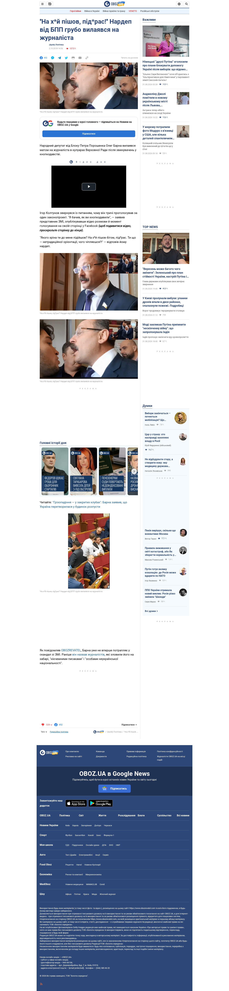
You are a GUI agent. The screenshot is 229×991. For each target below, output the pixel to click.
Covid (102, 884)
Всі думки (150, 611)
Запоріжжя (86, 825)
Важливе (149, 20)
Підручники (77, 845)
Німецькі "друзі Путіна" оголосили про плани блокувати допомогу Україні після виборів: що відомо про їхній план (165, 65)
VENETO (133, 11)
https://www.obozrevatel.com (142, 908)
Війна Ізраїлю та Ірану (114, 11)
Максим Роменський (154, 560)
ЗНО (111, 845)
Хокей (91, 835)
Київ (67, 825)
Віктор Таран (150, 539)
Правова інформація (136, 751)
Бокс (98, 835)
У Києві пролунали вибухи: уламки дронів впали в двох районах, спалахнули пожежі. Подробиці (165, 302)
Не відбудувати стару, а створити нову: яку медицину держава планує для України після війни (159, 463)
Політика (64, 815)
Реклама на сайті (73, 756)
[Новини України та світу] (98, 732)
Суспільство (164, 815)
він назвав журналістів (88, 654)
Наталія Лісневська (153, 471)
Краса (86, 894)
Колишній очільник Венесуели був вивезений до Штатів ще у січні (158, 146)
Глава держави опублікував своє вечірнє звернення (164, 283)
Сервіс (106, 855)
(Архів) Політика (56, 45)
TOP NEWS (150, 227)
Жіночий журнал (108, 894)
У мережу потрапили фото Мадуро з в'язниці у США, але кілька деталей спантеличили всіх (158, 132)
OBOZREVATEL (71, 650)
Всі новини (183, 815)
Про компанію (72, 751)
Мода (94, 894)
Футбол (68, 835)
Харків (75, 825)
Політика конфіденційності (170, 751)
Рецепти (69, 865)
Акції (97, 855)
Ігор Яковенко (151, 581)
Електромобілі (86, 855)
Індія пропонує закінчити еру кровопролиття (165, 337)
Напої (79, 865)
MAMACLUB (91, 884)
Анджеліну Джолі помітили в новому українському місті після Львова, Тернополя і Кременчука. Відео (155, 99)
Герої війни (75, 11)
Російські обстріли (149, 11)
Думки (147, 406)
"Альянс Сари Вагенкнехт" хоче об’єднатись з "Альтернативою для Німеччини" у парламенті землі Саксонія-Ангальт (166, 77)
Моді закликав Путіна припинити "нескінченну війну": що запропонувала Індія (164, 328)
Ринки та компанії (74, 874)
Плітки (77, 894)
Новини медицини (74, 884)
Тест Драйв (70, 855)
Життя (102, 815)
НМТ (118, 845)
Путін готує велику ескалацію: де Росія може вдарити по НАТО (160, 572)
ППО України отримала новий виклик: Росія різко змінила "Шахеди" (160, 593)
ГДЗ (67, 845)
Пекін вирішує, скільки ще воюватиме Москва (160, 532)
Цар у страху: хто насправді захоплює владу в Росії (157, 438)
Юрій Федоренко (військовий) (158, 445)
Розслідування (126, 815)
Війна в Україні (91, 11)
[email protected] (76, 968)
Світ (81, 815)
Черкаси (108, 825)
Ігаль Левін (150, 425)
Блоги (141, 815)
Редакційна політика (59, 732)
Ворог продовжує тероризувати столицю (163, 310)
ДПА (104, 845)
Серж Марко (150, 602)
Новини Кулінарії (92, 865)
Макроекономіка (93, 874)
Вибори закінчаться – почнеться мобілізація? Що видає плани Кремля (157, 417)
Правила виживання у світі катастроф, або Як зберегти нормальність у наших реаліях (159, 552)
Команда (100, 751)
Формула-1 (109, 835)
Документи (101, 756)
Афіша (68, 894)
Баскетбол (80, 835)
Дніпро (97, 825)
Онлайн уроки (92, 845)
